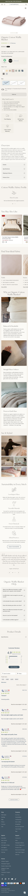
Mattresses (3, 814)
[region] (14, 656)
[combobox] (21, 684)
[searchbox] (8, 673)
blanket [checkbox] (16, 679)
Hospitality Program (5, 872)
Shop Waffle (4, 287)
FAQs (16, 840)
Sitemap (3, 852)
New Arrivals (4, 840)
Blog (16, 831)
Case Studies (18, 829)
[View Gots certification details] (4, 60)
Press (2, 874)
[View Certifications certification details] (16, 60)
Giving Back (17, 824)
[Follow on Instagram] (5, 879)
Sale (2, 826)
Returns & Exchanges (20, 850)
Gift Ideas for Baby (5, 845)
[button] (25, 704)
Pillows (2, 822)
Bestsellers (3, 838)
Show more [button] (3, 682)
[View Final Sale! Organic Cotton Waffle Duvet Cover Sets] (11, 225)
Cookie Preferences (5, 892)
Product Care (18, 847)
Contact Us (17, 838)
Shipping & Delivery (19, 842)
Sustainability (18, 817)
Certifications (18, 819)
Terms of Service (11, 890)
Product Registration (19, 845)
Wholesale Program (5, 863)
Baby (2, 819)
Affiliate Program (5, 861)
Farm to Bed (18, 822)
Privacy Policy (4, 890)
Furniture (3, 824)
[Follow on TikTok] (15, 879)
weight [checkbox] (7, 679)
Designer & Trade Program (5, 869)
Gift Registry (4, 847)
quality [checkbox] (12, 679)
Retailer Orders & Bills (6, 866)
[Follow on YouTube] (12, 879)
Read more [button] (4, 745)
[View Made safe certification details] (10, 60)
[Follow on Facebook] (2, 879)
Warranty (17, 854)
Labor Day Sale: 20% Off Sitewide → (14, 1)
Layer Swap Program (19, 852)
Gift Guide (3, 842)
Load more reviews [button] (14, 799)
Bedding (3, 817)
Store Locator (4, 850)
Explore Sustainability (14, 546)
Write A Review (14, 667)
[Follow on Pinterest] (9, 879)
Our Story (17, 814)
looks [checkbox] (3, 679)
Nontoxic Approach (19, 826)
